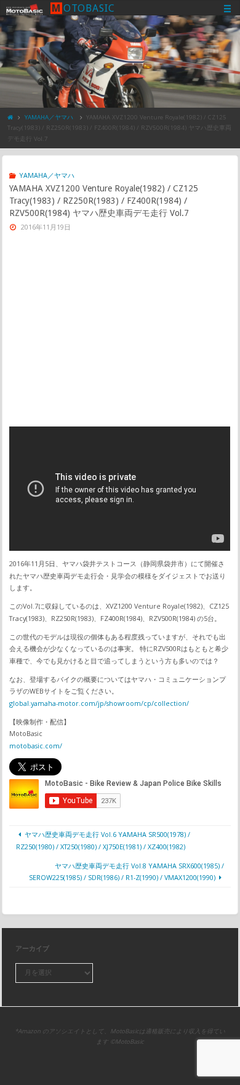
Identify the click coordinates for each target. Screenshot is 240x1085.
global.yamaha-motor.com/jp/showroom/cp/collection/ (99, 703)
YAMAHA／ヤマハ (49, 117)
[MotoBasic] (25, 8)
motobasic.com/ (35, 745)
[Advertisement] (120, 334)
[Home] (10, 117)
